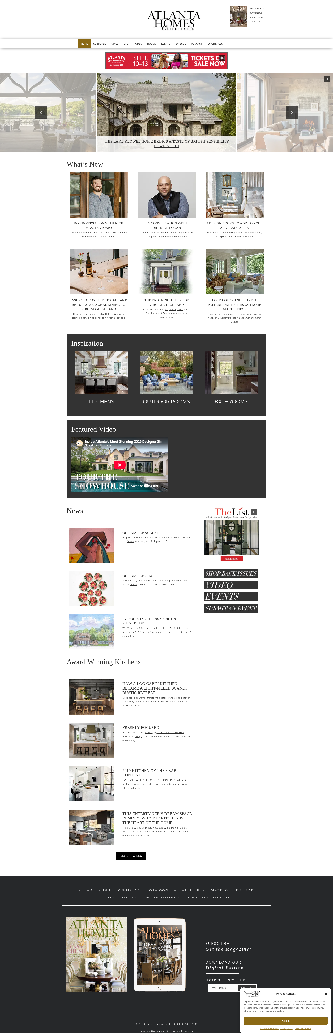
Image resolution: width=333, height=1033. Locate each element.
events (184, 537)
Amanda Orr (243, 317)
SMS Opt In (190, 897)
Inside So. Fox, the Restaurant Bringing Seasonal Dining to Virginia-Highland (98, 304)
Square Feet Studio (155, 827)
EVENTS (165, 43)
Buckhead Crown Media (161, 890)
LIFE (126, 43)
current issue (256, 12)
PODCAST (196, 43)
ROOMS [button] (151, 43)
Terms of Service (244, 890)
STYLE (114, 43)
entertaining (128, 740)
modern (150, 784)
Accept (286, 1020)
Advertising (105, 890)
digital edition (257, 17)
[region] (166, 60)
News (75, 511)
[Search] (237, 47)
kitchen (186, 697)
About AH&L (85, 890)
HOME (84, 43)
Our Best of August (140, 533)
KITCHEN (144, 780)
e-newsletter (255, 21)
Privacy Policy (286, 1028)
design (138, 736)
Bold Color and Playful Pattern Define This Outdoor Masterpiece (234, 304)
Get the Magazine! (229, 946)
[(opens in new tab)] (97, 954)
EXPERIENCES (215, 43)
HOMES (138, 43)
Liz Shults (139, 827)
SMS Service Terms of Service (122, 897)
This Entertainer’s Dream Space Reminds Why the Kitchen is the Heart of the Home (157, 818)
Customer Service (303, 1028)
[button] (326, 993)
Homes (165, 628)
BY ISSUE (181, 43)
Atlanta (166, 313)
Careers (186, 890)
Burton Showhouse (152, 632)
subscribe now (256, 8)
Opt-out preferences (269, 1028)
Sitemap (200, 890)
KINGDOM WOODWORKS (170, 732)
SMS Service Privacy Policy (162, 897)
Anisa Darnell (140, 697)
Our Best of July (137, 576)
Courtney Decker (227, 317)
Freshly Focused (140, 727)
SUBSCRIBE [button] (99, 43)
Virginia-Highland (116, 317)
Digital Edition (225, 965)
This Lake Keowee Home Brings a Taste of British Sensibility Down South (166, 143)
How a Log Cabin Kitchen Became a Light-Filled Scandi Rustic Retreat (154, 688)
